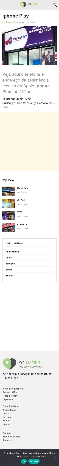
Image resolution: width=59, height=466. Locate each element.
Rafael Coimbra (13, 22)
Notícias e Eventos (13, 388)
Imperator (8, 399)
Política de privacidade (35, 456)
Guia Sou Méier (11, 406)
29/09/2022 (31, 22)
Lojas (9, 257)
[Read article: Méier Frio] (8, 191)
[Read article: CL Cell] (8, 203)
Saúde (9, 269)
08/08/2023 (23, 216)
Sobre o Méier (10, 392)
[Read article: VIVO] (8, 215)
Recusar (34, 461)
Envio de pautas (11, 436)
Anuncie (7, 440)
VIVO (19, 212)
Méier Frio (22, 188)
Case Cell (22, 224)
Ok (23, 461)
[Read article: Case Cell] (8, 227)
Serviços (10, 263)
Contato (7, 433)
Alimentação (12, 251)
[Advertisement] (29, 141)
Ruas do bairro (11, 395)
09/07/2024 (23, 192)
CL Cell (21, 200)
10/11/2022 (23, 229)
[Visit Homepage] (29, 5)
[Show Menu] (3, 4)
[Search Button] (55, 4)
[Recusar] (55, 457)
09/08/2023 (23, 204)
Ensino (9, 275)
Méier (5, 107)
